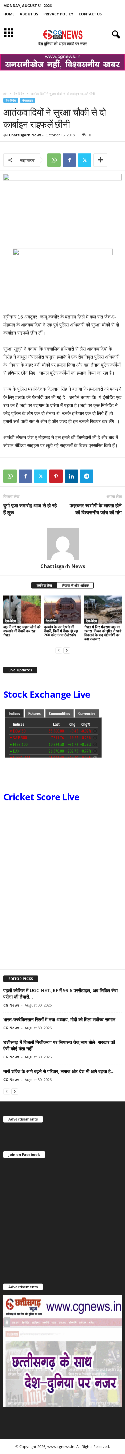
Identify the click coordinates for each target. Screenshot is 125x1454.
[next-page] (66, 650)
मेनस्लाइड (27, 100)
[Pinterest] (56, 476)
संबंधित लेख (44, 585)
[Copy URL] (102, 476)
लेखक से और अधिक (75, 585)
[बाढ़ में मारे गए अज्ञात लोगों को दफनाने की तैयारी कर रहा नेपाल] (22, 609)
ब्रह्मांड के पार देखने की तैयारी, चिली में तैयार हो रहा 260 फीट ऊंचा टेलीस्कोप (61, 630)
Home (8, 13)
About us (29, 13)
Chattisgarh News (25, 134)
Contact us (90, 13)
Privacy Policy (58, 13)
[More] (100, 160)
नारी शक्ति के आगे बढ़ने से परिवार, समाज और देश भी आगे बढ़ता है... (59, 1071)
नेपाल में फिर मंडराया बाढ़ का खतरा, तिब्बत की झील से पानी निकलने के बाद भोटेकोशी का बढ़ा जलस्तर (102, 632)
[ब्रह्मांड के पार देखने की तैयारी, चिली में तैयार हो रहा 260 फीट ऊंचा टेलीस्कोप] (62, 609)
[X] (84, 160)
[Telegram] (86, 476)
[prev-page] (58, 650)
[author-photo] (62, 544)
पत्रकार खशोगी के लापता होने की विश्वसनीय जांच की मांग (96, 509)
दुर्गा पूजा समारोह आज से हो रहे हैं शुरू (30, 509)
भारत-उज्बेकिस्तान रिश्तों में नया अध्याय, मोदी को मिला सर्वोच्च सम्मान (59, 1019)
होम (5, 93)
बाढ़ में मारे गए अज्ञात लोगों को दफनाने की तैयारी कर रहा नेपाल (21, 630)
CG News (11, 1005)
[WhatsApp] (54, 160)
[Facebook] (69, 160)
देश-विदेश (19, 93)
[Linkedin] (71, 476)
